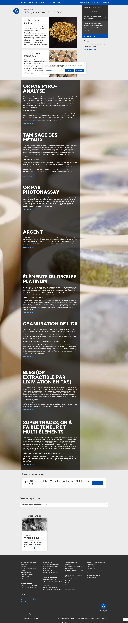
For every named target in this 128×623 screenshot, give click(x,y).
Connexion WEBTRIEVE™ (90, 12)
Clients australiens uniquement (28, 587)
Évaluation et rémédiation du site (51, 564)
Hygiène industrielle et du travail (50, 572)
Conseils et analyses (70, 582)
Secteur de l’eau (47, 568)
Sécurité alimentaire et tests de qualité (74, 566)
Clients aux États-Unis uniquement (29, 585)
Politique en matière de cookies (77, 618)
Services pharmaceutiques (93, 575)
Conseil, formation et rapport (50, 587)
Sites (22, 578)
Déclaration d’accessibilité (63, 618)
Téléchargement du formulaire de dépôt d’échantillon (92, 17)
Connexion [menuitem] (107, 2)
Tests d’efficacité (91, 566)
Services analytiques (92, 577)
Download (97, 483)
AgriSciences (68, 564)
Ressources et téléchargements (29, 598)
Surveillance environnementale (50, 566)
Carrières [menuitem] (60, 2)
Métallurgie (67, 587)
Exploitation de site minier (71, 578)
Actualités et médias (26, 572)
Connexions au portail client (28, 600)
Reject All (70, 70)
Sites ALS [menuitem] (42, 2)
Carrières (23, 570)
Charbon (67, 585)
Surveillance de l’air (47, 570)
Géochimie (30, 9)
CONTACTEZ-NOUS (89, 49)
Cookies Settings (49, 70)
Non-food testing (69, 568)
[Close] (84, 63)
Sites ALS (23, 602)
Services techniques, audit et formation (74, 570)
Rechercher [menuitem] (86, 2)
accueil (25, 9)
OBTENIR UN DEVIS (89, 36)
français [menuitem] (97, 2)
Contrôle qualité (91, 564)
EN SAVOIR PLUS (28, 124)
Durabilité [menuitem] (51, 2)
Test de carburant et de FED (49, 585)
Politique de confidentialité (101, 618)
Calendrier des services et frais (92, 7)
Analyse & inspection (70, 589)
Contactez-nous (25, 576)
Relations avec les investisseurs (28, 568)
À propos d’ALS (24, 564)
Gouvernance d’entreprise (27, 574)
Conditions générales (89, 618)
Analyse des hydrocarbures (49, 579)
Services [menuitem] (24, 2)
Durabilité (23, 566)
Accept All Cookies (79, 70)
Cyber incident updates (27, 604)
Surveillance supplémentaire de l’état (52, 589)
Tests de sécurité (91, 568)
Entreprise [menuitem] (33, 2)
